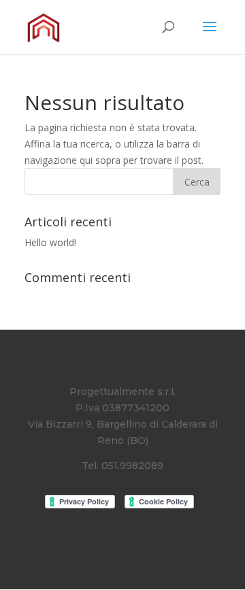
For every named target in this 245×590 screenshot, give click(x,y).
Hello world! (50, 242)
